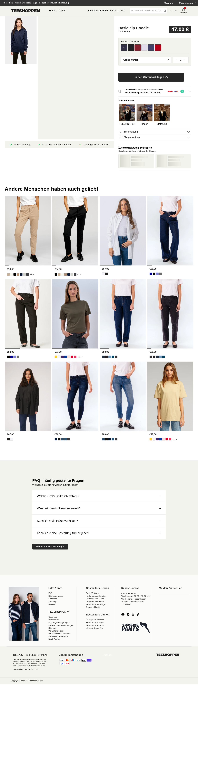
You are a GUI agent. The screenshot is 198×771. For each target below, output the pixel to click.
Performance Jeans (95, 599)
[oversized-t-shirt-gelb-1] (56, 356)
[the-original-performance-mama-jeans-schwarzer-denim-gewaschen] (116, 356)
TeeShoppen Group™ (34, 681)
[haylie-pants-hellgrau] (24, 274)
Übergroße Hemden (95, 620)
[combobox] (146, 10)
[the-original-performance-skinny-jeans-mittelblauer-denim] (65, 439)
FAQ (50, 593)
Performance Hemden (96, 596)
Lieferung (52, 599)
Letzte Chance (117, 10)
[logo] (25, 10)
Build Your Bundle (98, 10)
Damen (62, 10)
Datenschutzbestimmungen (60, 625)
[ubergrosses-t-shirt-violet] (62, 356)
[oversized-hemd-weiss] (103, 273)
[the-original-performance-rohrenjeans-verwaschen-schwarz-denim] (68, 439)
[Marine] (151, 47)
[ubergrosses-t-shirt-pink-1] (75, 356)
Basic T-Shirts (92, 593)
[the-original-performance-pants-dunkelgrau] (27, 274)
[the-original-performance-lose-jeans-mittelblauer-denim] (157, 273)
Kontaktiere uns (128, 593)
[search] (165, 10)
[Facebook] (128, 614)
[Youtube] (123, 614)
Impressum (53, 620)
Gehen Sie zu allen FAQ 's (50, 546)
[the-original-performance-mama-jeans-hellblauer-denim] (109, 356)
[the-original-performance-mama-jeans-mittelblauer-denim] (112, 356)
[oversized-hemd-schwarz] (106, 273)
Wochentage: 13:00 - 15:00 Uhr (135, 596)
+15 (78, 357)
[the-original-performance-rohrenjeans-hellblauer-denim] (62, 439)
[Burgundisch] (138, 47)
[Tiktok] (138, 614)
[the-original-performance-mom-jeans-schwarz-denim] (106, 356)
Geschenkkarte (93, 607)
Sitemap (52, 628)
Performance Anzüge (95, 604)
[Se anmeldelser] (154, 21)
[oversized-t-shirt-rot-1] (71, 356)
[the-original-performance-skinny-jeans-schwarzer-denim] (59, 439)
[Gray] (144, 47)
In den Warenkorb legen (149, 77)
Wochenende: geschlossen (133, 599)
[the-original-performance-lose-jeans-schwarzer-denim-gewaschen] (160, 273)
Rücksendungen (55, 596)
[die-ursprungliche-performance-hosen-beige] (8, 274)
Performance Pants (95, 601)
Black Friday (54, 639)
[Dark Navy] (124, 47)
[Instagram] (133, 614)
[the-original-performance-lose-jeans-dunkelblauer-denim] (150, 273)
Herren (52, 10)
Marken (51, 604)
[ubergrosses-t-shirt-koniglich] (65, 356)
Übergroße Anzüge (94, 628)
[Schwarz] (131, 47)
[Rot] (158, 47)
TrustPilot (107, 655)
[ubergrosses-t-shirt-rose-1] (68, 356)
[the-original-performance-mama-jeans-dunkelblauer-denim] (103, 356)
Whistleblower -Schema (59, 633)
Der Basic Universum (58, 636)
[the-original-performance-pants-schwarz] (14, 274)
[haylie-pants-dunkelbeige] (18, 274)
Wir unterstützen (55, 631)
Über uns (168, 3)
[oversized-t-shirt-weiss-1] (59, 356)
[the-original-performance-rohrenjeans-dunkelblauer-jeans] (56, 439)
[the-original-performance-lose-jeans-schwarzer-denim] (154, 273)
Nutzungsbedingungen (58, 622)
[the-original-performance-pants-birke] (11, 274)
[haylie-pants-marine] (21, 274)
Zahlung (52, 601)
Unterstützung (186, 3)
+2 (31, 275)
